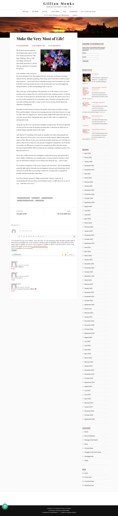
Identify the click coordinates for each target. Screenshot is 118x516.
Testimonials (73, 11)
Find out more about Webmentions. (35, 246)
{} (40, 236)
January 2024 (88, 231)
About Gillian (55, 11)
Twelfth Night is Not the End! (98, 102)
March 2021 (88, 308)
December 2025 (89, 165)
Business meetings (24, 198)
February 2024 (88, 227)
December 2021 (89, 292)
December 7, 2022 (39, 45)
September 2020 (89, 333)
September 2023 (89, 243)
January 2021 (88, 317)
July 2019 (87, 390)
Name (84, 53)
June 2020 (87, 345)
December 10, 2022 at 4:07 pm (20, 287)
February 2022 (88, 284)
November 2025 (89, 169)
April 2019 (87, 398)
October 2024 (88, 198)
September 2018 (89, 419)
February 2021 (88, 313)
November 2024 (89, 194)
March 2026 (88, 157)
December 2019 (89, 370)
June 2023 (87, 247)
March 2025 (88, 178)
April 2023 (87, 251)
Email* (84, 57)
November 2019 (89, 374)
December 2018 (89, 411)
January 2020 (88, 366)
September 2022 (89, 276)
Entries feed (88, 477)
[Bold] (19, 236)
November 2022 (89, 268)
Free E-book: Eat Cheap (88, 11)
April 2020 (87, 353)
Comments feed (89, 481)
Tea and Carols (21, 214)
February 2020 (88, 362)
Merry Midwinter (89, 436)
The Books (35, 11)
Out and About (55, 45)
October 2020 (88, 329)
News (86, 444)
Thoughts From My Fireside (92, 452)
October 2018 (88, 415)
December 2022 (89, 263)
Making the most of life (25, 200)
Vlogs (86, 460)
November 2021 (89, 296)
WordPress (54, 512)
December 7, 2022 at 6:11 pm (20, 265)
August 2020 (88, 337)
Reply (13, 269)
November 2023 (89, 235)
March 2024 (88, 223)
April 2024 (87, 218)
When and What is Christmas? (99, 129)
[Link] (38, 236)
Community (36, 198)
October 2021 (88, 300)
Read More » (85, 83)
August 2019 (88, 386)
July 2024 (87, 210)
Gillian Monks (59, 3)
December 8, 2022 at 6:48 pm (20, 276)
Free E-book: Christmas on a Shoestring (56, 15)
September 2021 (89, 304)
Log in (86, 473)
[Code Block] (36, 236)
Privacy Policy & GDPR (63, 508)
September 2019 (89, 382)
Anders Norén (71, 512)
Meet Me (44, 11)
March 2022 (88, 280)
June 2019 (87, 394)
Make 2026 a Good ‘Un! (97, 116)
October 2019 (88, 378)
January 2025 (88, 186)
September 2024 (89, 202)
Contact (74, 15)
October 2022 (88, 272)
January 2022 (88, 288)
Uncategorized (88, 456)
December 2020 (89, 321)
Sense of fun (40, 200)
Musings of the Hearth (91, 440)
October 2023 (88, 239)
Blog (64, 11)
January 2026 (88, 161)
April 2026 (87, 153)
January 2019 (88, 407)
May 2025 (87, 173)
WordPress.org (88, 485)
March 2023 (88, 255)
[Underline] (24, 236)
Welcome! (25, 11)
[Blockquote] (33, 236)
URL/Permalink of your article (21, 248)
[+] (43, 236)
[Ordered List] (29, 236)
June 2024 (87, 214)
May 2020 (87, 349)
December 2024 (89, 190)
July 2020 (87, 341)
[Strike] (26, 236)
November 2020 (89, 325)
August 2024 (88, 206)
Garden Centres (47, 198)
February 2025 (88, 182)
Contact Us (51, 508)
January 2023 (88, 259)
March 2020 (88, 358)
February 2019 (88, 403)
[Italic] (21, 236)
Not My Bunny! (95, 74)
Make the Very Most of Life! (40, 38)
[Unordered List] (31, 236)
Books (86, 432)
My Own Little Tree (64, 214)
